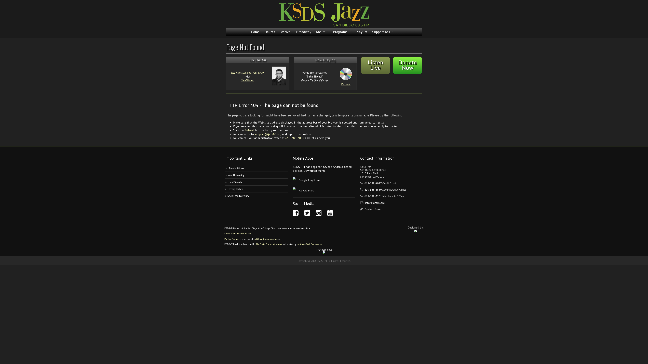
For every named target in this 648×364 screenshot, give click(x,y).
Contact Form (373, 209)
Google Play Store (309, 180)
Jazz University (235, 175)
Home (255, 31)
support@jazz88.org (268, 134)
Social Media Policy (238, 196)
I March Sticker (235, 168)
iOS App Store (306, 190)
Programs (340, 31)
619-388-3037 (294, 138)
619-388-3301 (373, 196)
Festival (286, 31)
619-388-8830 (373, 189)
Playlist (362, 31)
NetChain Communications (266, 238)
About (320, 31)
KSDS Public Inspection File (237, 233)
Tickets (269, 31)
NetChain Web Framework (309, 244)
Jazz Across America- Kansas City (247, 72)
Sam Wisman (247, 80)
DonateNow (407, 65)
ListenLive (375, 65)
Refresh (249, 130)
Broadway (303, 31)
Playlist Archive (231, 238)
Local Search (234, 182)
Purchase (345, 84)
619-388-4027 (373, 183)
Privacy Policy (235, 189)
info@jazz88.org (375, 202)
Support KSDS (383, 31)
